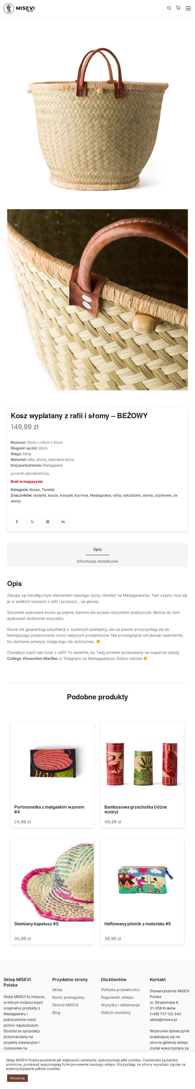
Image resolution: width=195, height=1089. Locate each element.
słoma (148, 495)
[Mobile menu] (188, 8)
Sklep (57, 989)
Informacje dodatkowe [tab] (97, 561)
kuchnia (81, 495)
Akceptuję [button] (17, 1078)
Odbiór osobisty (116, 1012)
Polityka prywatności (120, 989)
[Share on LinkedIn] (63, 522)
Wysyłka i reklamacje (120, 1004)
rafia (117, 495)
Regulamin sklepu (117, 997)
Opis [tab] (97, 549)
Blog (56, 1012)
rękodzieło (132, 495)
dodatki (39, 495)
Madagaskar (100, 495)
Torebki (48, 489)
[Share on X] (32, 522)
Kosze (34, 489)
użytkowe (163, 495)
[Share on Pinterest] (48, 522)
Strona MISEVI (65, 1004)
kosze (53, 495)
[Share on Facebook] (17, 522)
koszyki (66, 495)
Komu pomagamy (68, 997)
